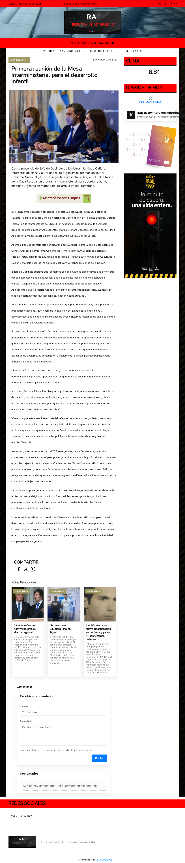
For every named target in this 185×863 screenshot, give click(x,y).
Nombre (24, 706)
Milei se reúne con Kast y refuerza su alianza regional (25, 629)
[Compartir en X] (26, 569)
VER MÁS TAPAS (150, 102)
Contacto (107, 43)
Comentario (26, 721)
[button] (153, 4)
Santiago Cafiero (72, 51)
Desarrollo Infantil (104, 51)
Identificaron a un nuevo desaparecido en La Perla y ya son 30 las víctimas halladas (98, 632)
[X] (159, 4)
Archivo (89, 43)
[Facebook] (166, 4)
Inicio (74, 43)
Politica (48, 51)
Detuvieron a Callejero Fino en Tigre (60, 629)
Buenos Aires (133, 51)
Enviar (99, 758)
